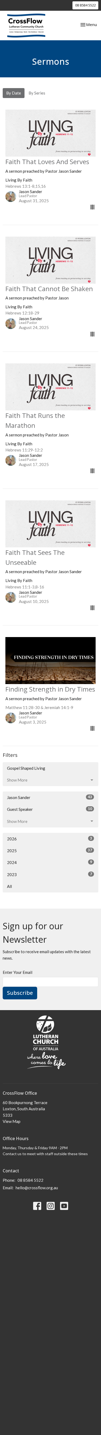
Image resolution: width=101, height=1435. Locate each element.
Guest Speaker (49, 809)
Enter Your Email (17, 972)
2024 (49, 862)
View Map (11, 1121)
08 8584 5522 (85, 5)
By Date (13, 93)
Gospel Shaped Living (26, 768)
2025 (49, 850)
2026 (49, 838)
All (9, 886)
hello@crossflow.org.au (37, 1187)
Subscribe (20, 992)
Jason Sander (49, 797)
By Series (37, 93)
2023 (49, 874)
